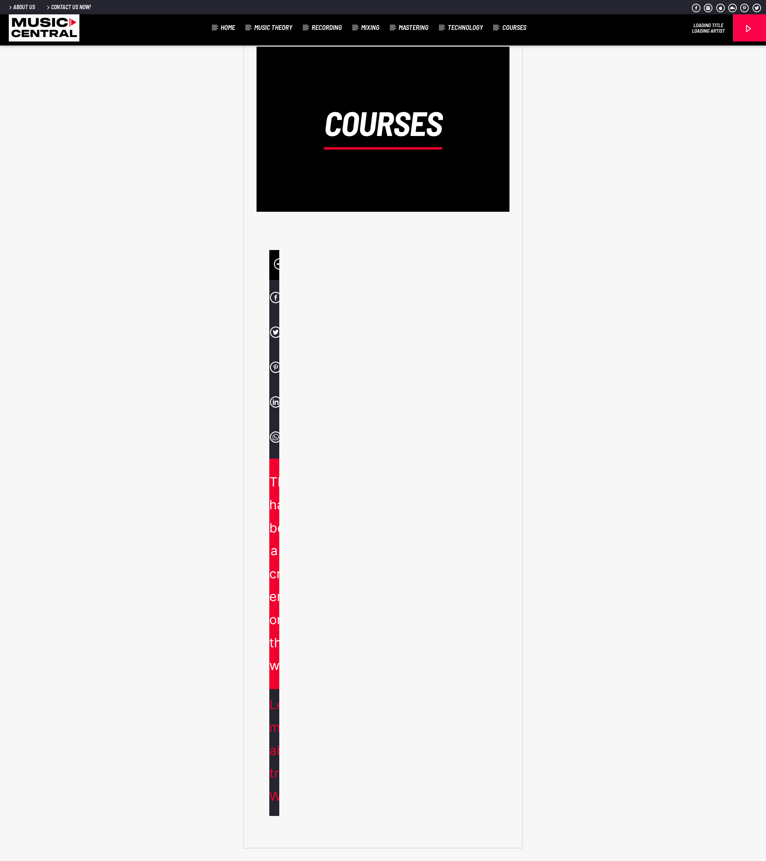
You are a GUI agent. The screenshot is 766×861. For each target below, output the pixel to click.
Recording (327, 27)
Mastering (413, 27)
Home (228, 27)
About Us (24, 7)
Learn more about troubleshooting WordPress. (274, 750)
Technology (465, 27)
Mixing (370, 27)
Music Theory (273, 27)
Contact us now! (71, 7)
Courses (514, 27)
